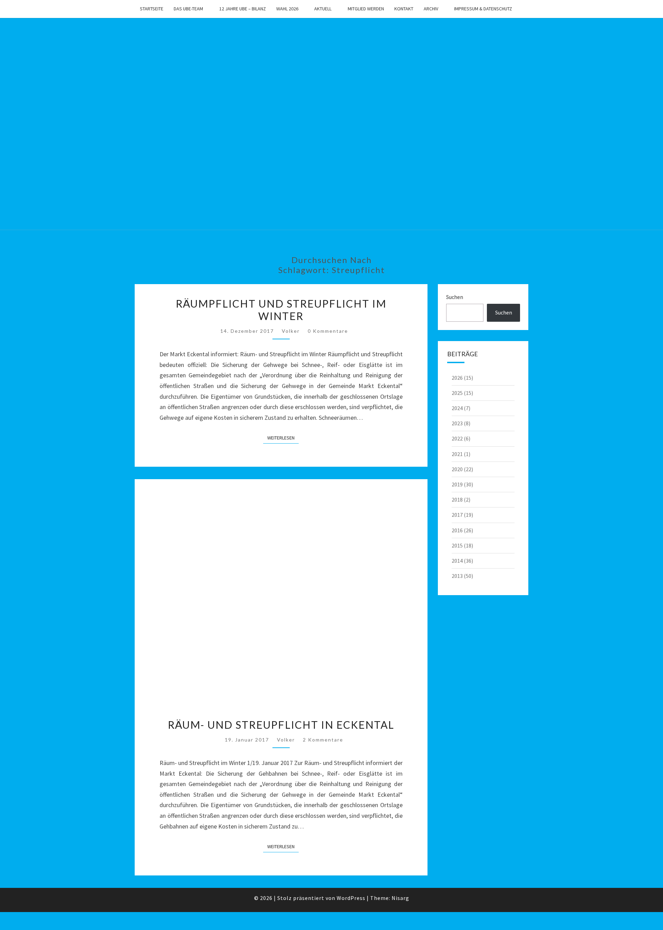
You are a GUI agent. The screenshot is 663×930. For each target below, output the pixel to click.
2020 (457, 469)
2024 (457, 408)
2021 (457, 454)
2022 (457, 438)
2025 (457, 392)
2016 (457, 530)
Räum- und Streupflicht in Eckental (281, 724)
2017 (457, 514)
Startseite (151, 9)
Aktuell (323, 9)
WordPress (351, 897)
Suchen (454, 296)
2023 (457, 423)
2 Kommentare (323, 740)
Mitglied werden (366, 9)
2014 (457, 560)
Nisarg (400, 897)
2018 (457, 499)
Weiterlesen (283, 437)
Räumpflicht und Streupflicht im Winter (281, 309)
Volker (291, 331)
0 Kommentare (328, 331)
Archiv (431, 9)
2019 (457, 484)
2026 (457, 377)
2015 (457, 545)
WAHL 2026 (287, 9)
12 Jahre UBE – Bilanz (242, 9)
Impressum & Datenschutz (483, 9)
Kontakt (403, 9)
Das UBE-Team (188, 9)
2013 (457, 575)
